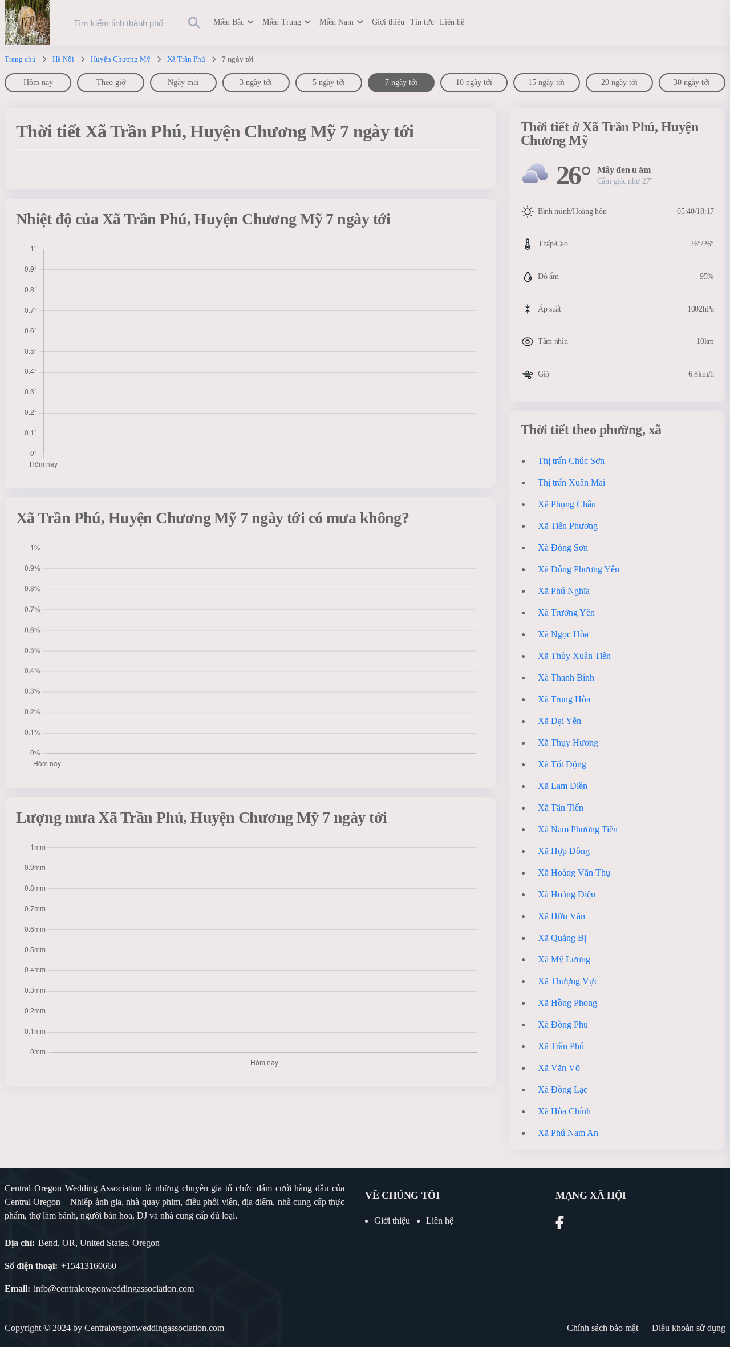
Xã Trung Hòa (564, 699)
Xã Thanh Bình (566, 677)
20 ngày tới (619, 82)
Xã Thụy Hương (568, 742)
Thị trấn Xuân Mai (571, 482)
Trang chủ (20, 59)
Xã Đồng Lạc (562, 1089)
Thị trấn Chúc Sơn (571, 461)
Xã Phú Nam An (568, 1133)
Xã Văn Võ (559, 1068)
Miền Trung (281, 22)
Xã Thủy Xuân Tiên (574, 656)
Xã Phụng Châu (567, 504)
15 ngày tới (546, 82)
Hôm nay (38, 82)
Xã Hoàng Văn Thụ (574, 872)
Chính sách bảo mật (602, 1328)
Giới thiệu (388, 22)
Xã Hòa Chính (564, 1111)
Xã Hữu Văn (561, 916)
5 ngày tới (329, 82)
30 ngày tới (692, 82)
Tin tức (422, 22)
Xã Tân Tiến (560, 807)
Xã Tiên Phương (568, 526)
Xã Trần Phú (186, 59)
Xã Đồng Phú (563, 1024)
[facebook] (559, 1224)
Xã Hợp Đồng (564, 851)
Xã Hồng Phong (567, 1003)
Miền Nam (336, 22)
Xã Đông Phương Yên (578, 569)
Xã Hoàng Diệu (566, 894)
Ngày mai (183, 82)
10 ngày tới (474, 82)
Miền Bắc (228, 22)
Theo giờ (110, 82)
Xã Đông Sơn (563, 547)
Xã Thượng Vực (568, 981)
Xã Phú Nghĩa (564, 591)
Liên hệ (452, 22)
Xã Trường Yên (566, 612)
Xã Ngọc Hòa (563, 634)
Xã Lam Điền (562, 786)
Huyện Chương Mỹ (121, 59)
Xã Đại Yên (559, 721)
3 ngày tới (256, 82)
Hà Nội (63, 59)
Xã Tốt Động (562, 764)
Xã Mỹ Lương (564, 959)
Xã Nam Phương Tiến (578, 829)
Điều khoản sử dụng (688, 1328)
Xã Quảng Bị (562, 938)
